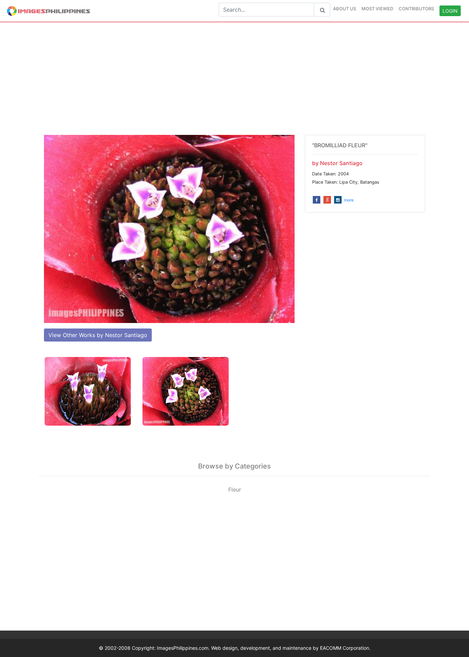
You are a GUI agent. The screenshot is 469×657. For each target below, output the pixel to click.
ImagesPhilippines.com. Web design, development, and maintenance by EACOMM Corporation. (263, 648)
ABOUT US (344, 8)
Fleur (234, 489)
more (349, 200)
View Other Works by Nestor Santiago (97, 335)
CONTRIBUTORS (416, 8)
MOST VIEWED (377, 8)
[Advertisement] (234, 79)
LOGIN (450, 11)
